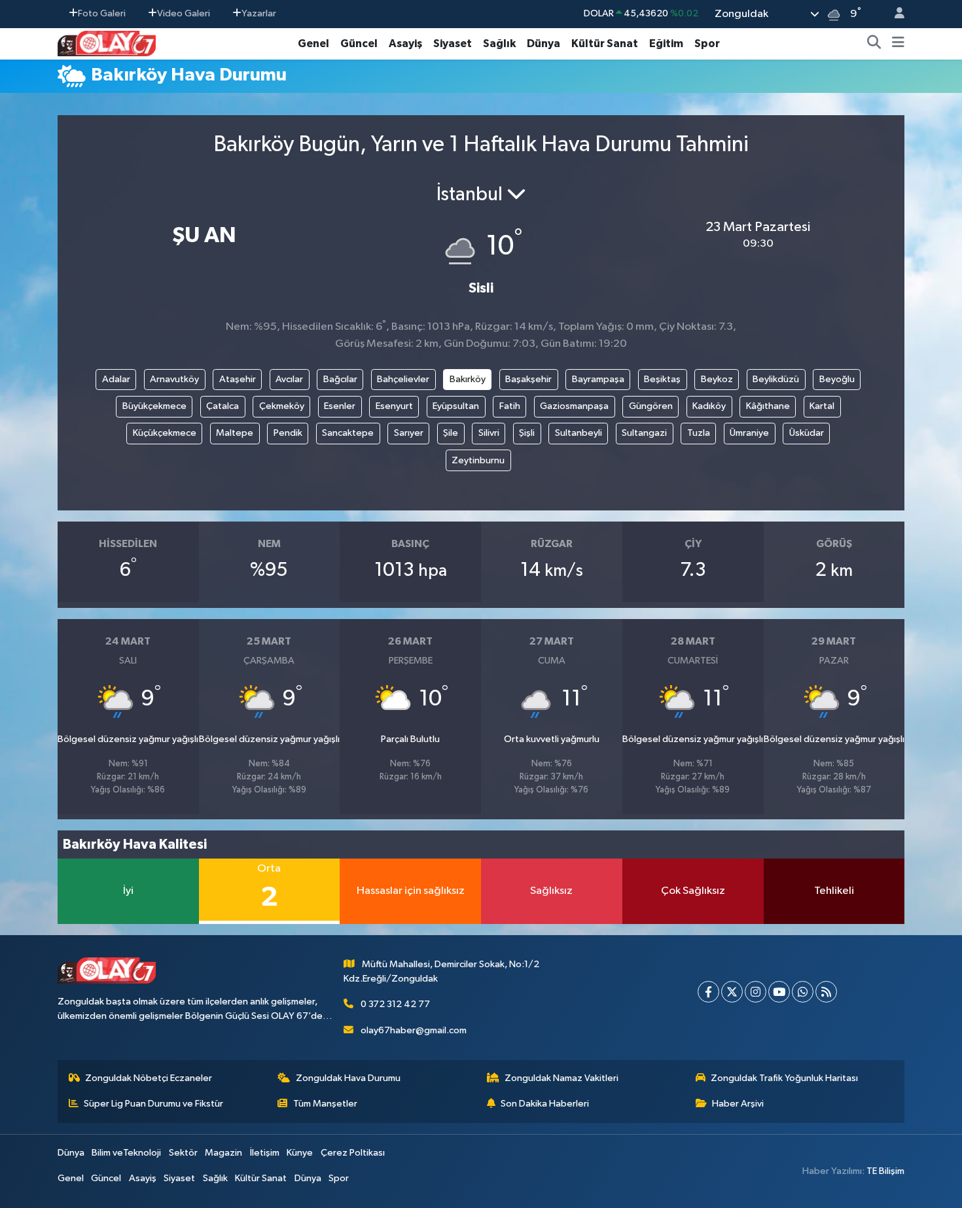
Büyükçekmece (154, 406)
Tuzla (698, 433)
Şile (450, 433)
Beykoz (717, 379)
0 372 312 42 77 (395, 1004)
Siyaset (452, 43)
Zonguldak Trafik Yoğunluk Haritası (784, 1078)
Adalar (116, 379)
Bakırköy (468, 379)
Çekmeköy (281, 406)
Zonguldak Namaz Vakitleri (561, 1078)
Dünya (543, 43)
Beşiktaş (662, 379)
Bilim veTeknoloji (126, 1153)
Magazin (223, 1153)
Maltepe (234, 433)
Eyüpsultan (456, 406)
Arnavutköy (174, 379)
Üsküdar (806, 433)
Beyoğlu (837, 379)
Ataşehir (237, 379)
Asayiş (405, 43)
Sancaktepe (348, 433)
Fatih (509, 406)
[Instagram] (755, 992)
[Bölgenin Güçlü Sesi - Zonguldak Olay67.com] (107, 43)
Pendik (288, 433)
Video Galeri (183, 13)
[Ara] (874, 43)
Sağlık (499, 43)
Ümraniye (749, 433)
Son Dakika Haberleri (545, 1104)
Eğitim (666, 43)
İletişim (264, 1153)
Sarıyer (408, 433)
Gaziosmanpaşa (574, 406)
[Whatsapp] (802, 992)
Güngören (651, 406)
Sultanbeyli (578, 433)
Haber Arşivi (738, 1104)
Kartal (822, 406)
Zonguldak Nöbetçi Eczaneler (148, 1078)
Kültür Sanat (604, 43)
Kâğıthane (768, 406)
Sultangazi (644, 433)
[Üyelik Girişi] (893, 14)
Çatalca (222, 406)
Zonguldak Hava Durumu (348, 1078)
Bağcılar (340, 379)
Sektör (183, 1153)
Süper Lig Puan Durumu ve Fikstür (153, 1104)
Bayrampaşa (598, 379)
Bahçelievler (403, 379)
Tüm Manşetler (325, 1104)
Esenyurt (394, 406)
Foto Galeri (102, 13)
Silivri (488, 433)
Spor (707, 43)
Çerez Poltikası (353, 1153)
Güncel (359, 43)
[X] (732, 992)
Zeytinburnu (478, 460)
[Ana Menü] (898, 43)
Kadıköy (709, 406)
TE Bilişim (885, 1171)
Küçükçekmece (164, 433)
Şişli (527, 433)
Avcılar (289, 379)
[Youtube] (779, 992)
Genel (313, 43)
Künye (300, 1153)
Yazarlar (258, 13)
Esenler (339, 406)
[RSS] (826, 992)
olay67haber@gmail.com (414, 1030)
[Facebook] (708, 992)
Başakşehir (528, 379)
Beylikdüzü (776, 379)
